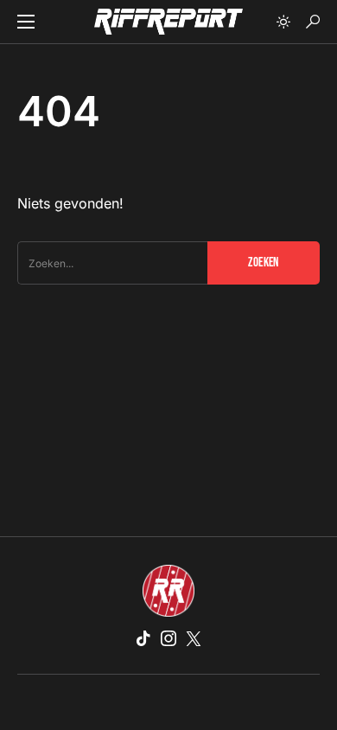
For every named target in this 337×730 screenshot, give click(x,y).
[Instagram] (168, 638)
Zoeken (263, 262)
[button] (26, 22)
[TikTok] (143, 638)
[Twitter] (193, 638)
